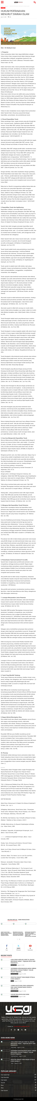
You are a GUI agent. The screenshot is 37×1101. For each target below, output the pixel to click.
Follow (19, 945)
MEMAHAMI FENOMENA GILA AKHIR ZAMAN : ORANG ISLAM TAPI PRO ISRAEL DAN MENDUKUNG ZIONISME (30, 934)
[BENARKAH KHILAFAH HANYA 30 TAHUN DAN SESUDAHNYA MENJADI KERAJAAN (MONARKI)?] (18, 927)
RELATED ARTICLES (12, 919)
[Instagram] (15, 1030)
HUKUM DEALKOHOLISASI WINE (20, 994)
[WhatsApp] (6, 21)
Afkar (2, 1088)
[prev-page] (17, 939)
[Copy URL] (18, 21)
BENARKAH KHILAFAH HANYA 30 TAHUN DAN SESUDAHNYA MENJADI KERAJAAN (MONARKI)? (18, 933)
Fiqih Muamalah (14, 973)
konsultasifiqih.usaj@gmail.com (22, 1026)
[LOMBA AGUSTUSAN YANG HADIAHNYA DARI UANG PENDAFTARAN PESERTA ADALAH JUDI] (5, 988)
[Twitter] (10, 21)
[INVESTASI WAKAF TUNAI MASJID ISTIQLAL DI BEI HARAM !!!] (5, 979)
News (12, 981)
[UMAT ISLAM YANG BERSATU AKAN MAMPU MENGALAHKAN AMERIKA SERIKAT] (6, 927)
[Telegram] (14, 21)
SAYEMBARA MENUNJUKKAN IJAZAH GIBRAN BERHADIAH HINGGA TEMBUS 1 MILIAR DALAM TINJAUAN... (23, 970)
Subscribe (30, 945)
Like (7, 945)
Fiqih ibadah (13, 965)
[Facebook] (2, 21)
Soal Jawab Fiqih (14, 991)
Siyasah (6, 6)
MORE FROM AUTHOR (23, 919)
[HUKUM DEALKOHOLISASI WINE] (5, 997)
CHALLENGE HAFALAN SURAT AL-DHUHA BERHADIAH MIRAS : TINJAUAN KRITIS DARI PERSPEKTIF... (23, 961)
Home (2, 6)
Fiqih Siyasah (4, 1090)
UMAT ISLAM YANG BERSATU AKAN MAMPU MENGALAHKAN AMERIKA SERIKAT (6, 933)
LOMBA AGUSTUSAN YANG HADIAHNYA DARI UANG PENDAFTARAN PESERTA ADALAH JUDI (22, 987)
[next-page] (19, 939)
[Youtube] (25, 1030)
